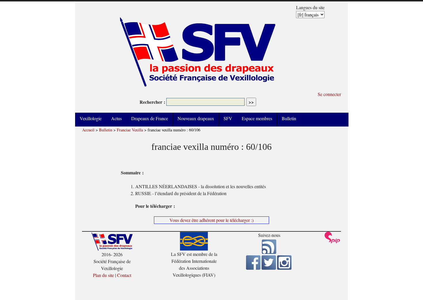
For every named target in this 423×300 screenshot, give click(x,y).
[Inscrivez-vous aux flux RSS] (269, 252)
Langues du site (310, 7)
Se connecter (329, 94)
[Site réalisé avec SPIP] (332, 241)
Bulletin (289, 118)
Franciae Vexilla (130, 130)
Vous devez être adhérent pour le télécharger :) (211, 220)
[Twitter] (269, 268)
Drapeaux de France (149, 118)
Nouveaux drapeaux (196, 118)
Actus (116, 118)
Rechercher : (152, 102)
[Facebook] (253, 268)
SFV (228, 118)
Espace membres (257, 118)
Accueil (88, 130)
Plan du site (103, 275)
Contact (124, 275)
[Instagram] (284, 268)
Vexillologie (91, 118)
